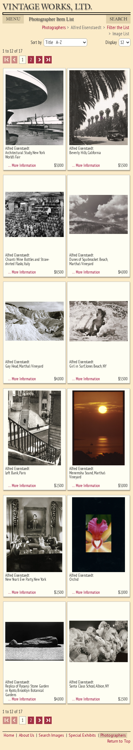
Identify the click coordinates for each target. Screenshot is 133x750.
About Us (26, 735)
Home (9, 735)
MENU (13, 19)
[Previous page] (14, 59)
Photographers (113, 735)
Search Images (51, 735)
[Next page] (39, 59)
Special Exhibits (82, 735)
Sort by (36, 42)
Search (118, 19)
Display (111, 42)
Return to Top (119, 741)
